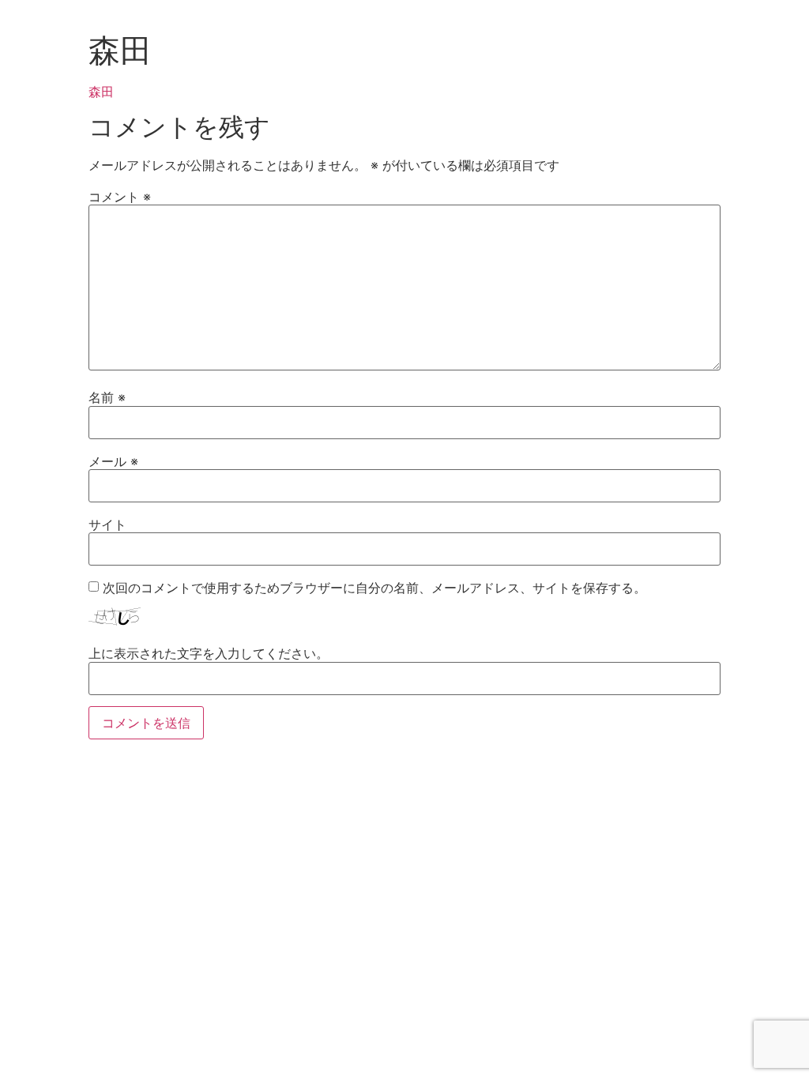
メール (113, 461)
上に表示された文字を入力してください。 (208, 653)
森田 (101, 92)
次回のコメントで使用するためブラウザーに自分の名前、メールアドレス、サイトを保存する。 (374, 587)
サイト (107, 524)
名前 (107, 397)
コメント (119, 196)
